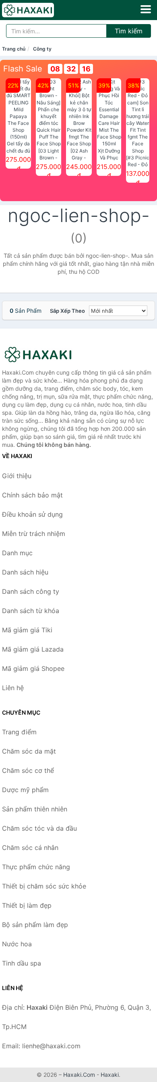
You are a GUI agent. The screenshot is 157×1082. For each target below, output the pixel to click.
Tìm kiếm (129, 31)
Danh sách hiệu (25, 572)
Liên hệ (13, 688)
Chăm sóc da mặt (29, 751)
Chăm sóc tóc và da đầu (39, 828)
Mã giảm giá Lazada (33, 649)
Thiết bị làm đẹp (27, 905)
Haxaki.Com (79, 1074)
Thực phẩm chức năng (36, 867)
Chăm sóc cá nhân (30, 848)
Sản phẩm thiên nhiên (34, 809)
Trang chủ (13, 49)
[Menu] (145, 9)
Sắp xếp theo (67, 311)
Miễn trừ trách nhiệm (33, 534)
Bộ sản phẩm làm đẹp (35, 925)
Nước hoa (17, 944)
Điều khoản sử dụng (32, 514)
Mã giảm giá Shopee (33, 668)
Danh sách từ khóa (30, 611)
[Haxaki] (42, 354)
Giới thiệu (16, 476)
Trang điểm (19, 732)
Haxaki (110, 1074)
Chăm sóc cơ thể (28, 770)
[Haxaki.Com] (38, 10)
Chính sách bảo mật (32, 495)
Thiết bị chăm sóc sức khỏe (44, 886)
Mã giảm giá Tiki (27, 630)
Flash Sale (22, 68)
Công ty (42, 49)
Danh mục (17, 553)
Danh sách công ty (30, 591)
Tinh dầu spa (21, 963)
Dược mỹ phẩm (25, 790)
